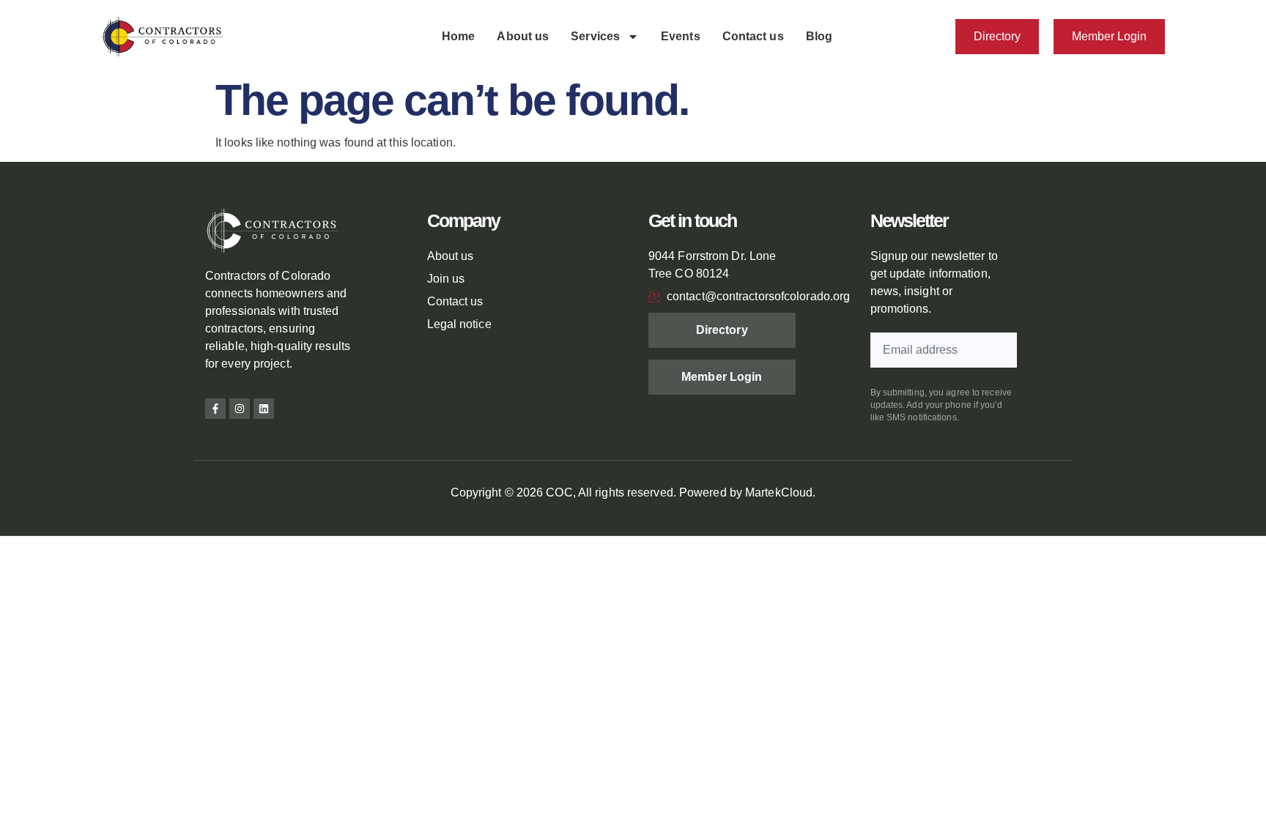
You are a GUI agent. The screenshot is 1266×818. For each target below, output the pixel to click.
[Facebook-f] (215, 408)
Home (458, 36)
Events (680, 36)
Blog (819, 36)
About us (523, 36)
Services (595, 36)
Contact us (753, 36)
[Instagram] (239, 408)
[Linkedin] (263, 408)
